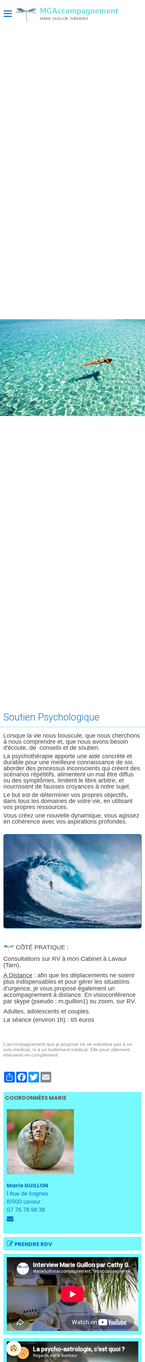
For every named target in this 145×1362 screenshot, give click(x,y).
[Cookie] (13, 1348)
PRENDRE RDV (32, 1244)
